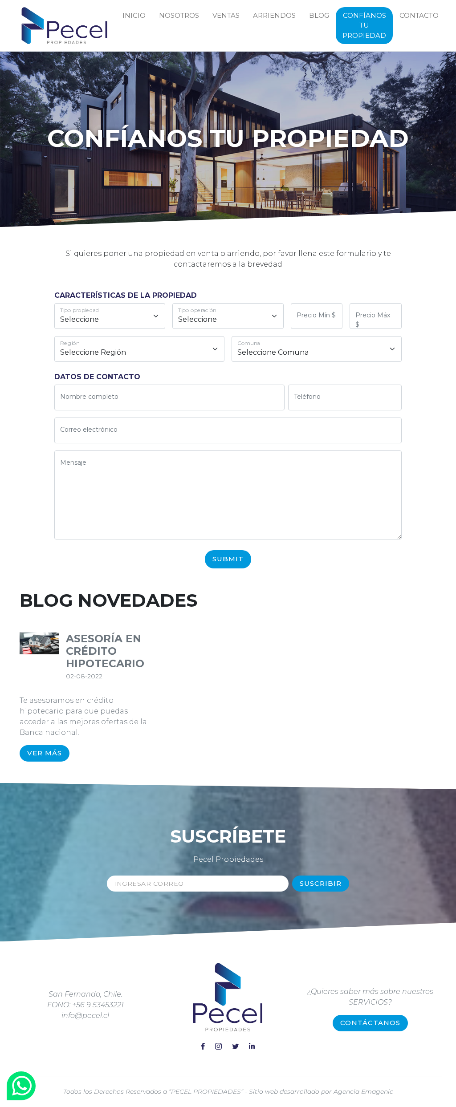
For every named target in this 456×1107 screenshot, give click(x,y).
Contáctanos (370, 1022)
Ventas (226, 15)
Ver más (44, 753)
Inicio (134, 15)
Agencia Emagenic (363, 1091)
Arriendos (274, 15)
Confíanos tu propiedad (364, 25)
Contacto (419, 15)
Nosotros (179, 15)
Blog (319, 15)
